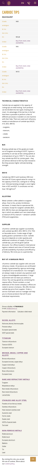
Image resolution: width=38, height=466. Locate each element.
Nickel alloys (8, 320)
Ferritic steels (6, 416)
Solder (4, 446)
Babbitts (4, 443)
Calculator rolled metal (25, 312)
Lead (3, 452)
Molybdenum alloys (8, 386)
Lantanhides (6, 395)
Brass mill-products (8, 371)
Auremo (9, 3)
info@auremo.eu (12, 308)
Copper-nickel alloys (8, 365)
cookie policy (9, 464)
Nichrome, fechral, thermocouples (12, 323)
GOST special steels (8, 333)
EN (22, 3)
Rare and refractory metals (16, 379)
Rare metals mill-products (10, 389)
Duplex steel (6, 419)
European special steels (9, 330)
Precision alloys (7, 327)
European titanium (8, 348)
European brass (7, 374)
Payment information (9, 312)
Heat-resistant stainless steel (11, 410)
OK (33, 459)
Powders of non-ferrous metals (12, 404)
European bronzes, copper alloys (12, 362)
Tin (3, 449)
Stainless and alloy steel (14, 400)
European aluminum (8, 440)
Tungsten (5, 383)
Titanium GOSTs (7, 345)
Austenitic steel (7, 413)
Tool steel (5, 425)
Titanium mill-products (9, 341)
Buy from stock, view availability (23, 42)
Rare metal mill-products (10, 392)
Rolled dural (6, 437)
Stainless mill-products (9, 407)
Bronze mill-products (8, 359)
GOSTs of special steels (9, 422)
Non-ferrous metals (12, 430)
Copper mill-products (8, 368)
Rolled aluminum (7, 434)
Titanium (6, 338)
